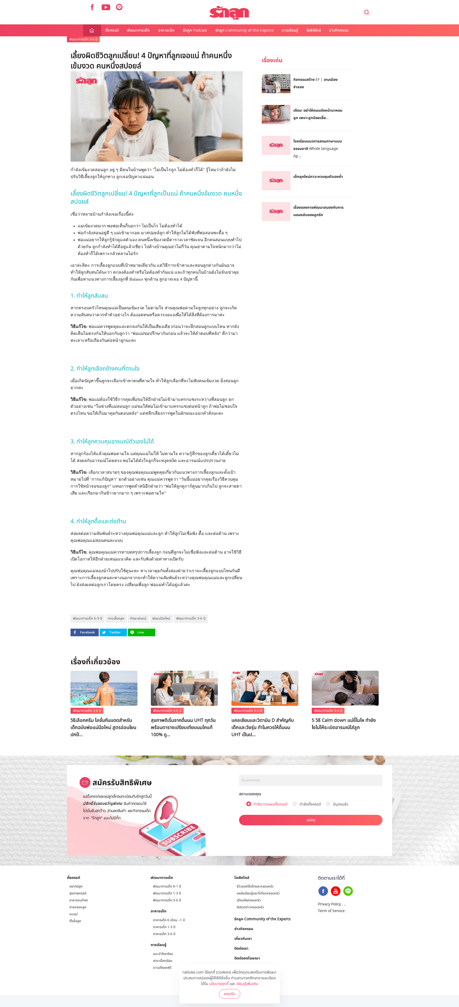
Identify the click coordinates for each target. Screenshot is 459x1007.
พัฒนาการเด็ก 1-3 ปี (167, 893)
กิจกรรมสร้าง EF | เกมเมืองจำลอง (315, 83)
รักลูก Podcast (195, 30)
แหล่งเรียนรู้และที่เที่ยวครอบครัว (258, 893)
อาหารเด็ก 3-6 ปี (164, 933)
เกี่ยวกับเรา (243, 938)
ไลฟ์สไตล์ (313, 30)
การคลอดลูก (77, 907)
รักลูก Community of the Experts (244, 30)
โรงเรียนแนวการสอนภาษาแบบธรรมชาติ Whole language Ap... (317, 148)
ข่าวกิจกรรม (339, 30)
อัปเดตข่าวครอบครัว (250, 907)
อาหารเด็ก (166, 30)
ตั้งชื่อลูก (75, 921)
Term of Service (331, 911)
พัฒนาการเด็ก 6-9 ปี (87, 618)
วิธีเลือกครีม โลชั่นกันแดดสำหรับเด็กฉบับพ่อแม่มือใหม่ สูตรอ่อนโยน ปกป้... (103, 727)
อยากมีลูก (75, 886)
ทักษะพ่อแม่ (138, 618)
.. (345, 904)
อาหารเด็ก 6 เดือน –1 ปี (169, 920)
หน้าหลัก (92, 30)
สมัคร (310, 820)
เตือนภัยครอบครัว (249, 900)
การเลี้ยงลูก (116, 618)
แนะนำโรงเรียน (163, 953)
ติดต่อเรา (241, 948)
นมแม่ (73, 914)
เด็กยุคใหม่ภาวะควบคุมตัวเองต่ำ (318, 176)
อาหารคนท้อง (78, 900)
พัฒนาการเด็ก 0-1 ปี (167, 886)
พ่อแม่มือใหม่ (161, 618)
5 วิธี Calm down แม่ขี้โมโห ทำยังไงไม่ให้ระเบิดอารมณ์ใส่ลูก (344, 724)
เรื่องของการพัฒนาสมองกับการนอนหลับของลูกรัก (318, 211)
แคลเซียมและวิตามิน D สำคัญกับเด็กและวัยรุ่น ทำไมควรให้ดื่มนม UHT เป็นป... (262, 727)
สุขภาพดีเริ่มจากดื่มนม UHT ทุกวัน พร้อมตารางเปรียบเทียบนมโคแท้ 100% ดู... (183, 727)
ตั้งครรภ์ (112, 30)
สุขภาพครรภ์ (77, 893)
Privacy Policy (329, 904)
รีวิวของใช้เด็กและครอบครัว (255, 886)
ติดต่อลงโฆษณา (247, 958)
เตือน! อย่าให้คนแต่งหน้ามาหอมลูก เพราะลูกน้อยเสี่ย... (317, 114)
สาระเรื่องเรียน (162, 960)
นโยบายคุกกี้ (219, 984)
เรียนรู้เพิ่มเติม (247, 984)
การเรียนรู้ (290, 30)
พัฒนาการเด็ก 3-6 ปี (83, 39)
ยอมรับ (229, 994)
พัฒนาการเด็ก (138, 30)
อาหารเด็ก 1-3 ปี (164, 927)
